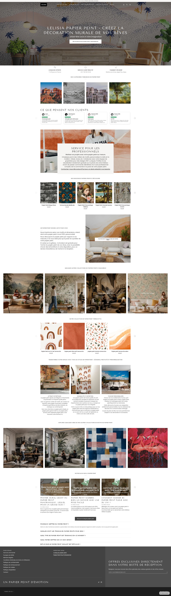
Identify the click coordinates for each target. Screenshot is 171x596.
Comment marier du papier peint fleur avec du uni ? (115, 500)
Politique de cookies (9, 567)
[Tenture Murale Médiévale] (67, 192)
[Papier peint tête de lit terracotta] (74, 336)
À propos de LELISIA (8, 555)
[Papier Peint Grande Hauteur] (103, 192)
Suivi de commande (9, 552)
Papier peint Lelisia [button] (58, 550)
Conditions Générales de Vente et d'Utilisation (16, 560)
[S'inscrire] (166, 572)
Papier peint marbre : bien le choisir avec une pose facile (85, 500)
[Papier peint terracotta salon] (120, 336)
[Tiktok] (98, 582)
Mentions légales (8, 557)
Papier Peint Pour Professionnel (62, 555)
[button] (62, 4)
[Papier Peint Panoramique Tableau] (85, 192)
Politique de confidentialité (11, 562)
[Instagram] (101, 582)
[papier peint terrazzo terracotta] (97, 336)
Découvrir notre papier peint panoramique (85, 41)
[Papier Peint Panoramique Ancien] (122, 192)
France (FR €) (8, 591)
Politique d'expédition (9, 570)
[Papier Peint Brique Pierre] (48, 192)
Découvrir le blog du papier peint (85, 518)
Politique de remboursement (11, 565)
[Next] (135, 118)
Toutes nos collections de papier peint (108, 239)
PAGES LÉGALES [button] (7, 550)
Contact (5, 572)
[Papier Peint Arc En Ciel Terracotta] (51, 336)
